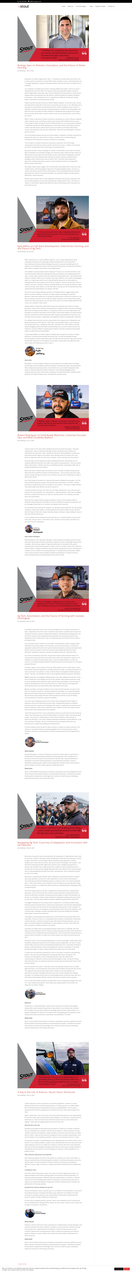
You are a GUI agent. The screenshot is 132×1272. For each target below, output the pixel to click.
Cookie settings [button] (118, 1269)
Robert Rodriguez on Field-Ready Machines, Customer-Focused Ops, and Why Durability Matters (52, 436)
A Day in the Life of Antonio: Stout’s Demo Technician (46, 1092)
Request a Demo (100, 6)
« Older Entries (22, 1264)
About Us (70, 6)
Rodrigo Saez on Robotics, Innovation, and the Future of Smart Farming (51, 66)
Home (63, 6)
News (91, 6)
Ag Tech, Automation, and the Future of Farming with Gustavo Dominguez (51, 617)
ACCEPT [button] (127, 1269)
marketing (22, 71)
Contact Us (111, 6)
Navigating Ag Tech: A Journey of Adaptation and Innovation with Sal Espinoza (52, 843)
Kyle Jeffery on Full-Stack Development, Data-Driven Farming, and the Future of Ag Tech (53, 247)
